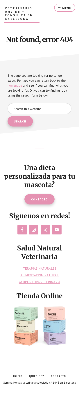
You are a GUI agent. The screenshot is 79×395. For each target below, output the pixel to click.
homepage (15, 85)
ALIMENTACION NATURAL (39, 275)
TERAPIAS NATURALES (39, 268)
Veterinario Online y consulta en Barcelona (19, 13)
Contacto (39, 199)
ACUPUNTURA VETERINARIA (39, 282)
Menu (66, 8)
